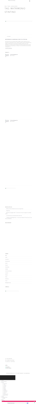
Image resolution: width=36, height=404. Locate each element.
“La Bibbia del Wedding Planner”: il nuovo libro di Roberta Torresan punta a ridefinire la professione (18, 218)
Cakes (6, 257)
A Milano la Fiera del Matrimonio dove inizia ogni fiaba (14, 208)
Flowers (6, 265)
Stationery (7, 278)
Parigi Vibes (8, 210)
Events (6, 263)
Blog (6, 255)
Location (9, 36)
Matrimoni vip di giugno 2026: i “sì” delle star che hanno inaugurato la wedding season (18, 213)
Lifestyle (5, 389)
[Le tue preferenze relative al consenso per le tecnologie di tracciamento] (34, 402)
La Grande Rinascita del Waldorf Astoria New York (14, 215)
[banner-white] (10, 195)
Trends (9, 6)
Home (5, 6)
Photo (6, 276)
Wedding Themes (8, 282)
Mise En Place (6, 395)
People (6, 274)
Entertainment (7, 261)
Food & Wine (7, 267)
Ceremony (7, 259)
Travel (6, 280)
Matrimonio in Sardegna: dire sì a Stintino (16, 39)
